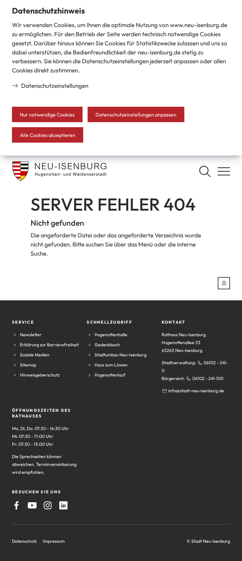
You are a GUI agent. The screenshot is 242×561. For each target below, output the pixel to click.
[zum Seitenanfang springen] (224, 283)
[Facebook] (16, 505)
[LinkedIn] (63, 505)
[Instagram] (47, 505)
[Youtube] (32, 505)
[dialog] (121, 78)
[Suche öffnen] (205, 171)
